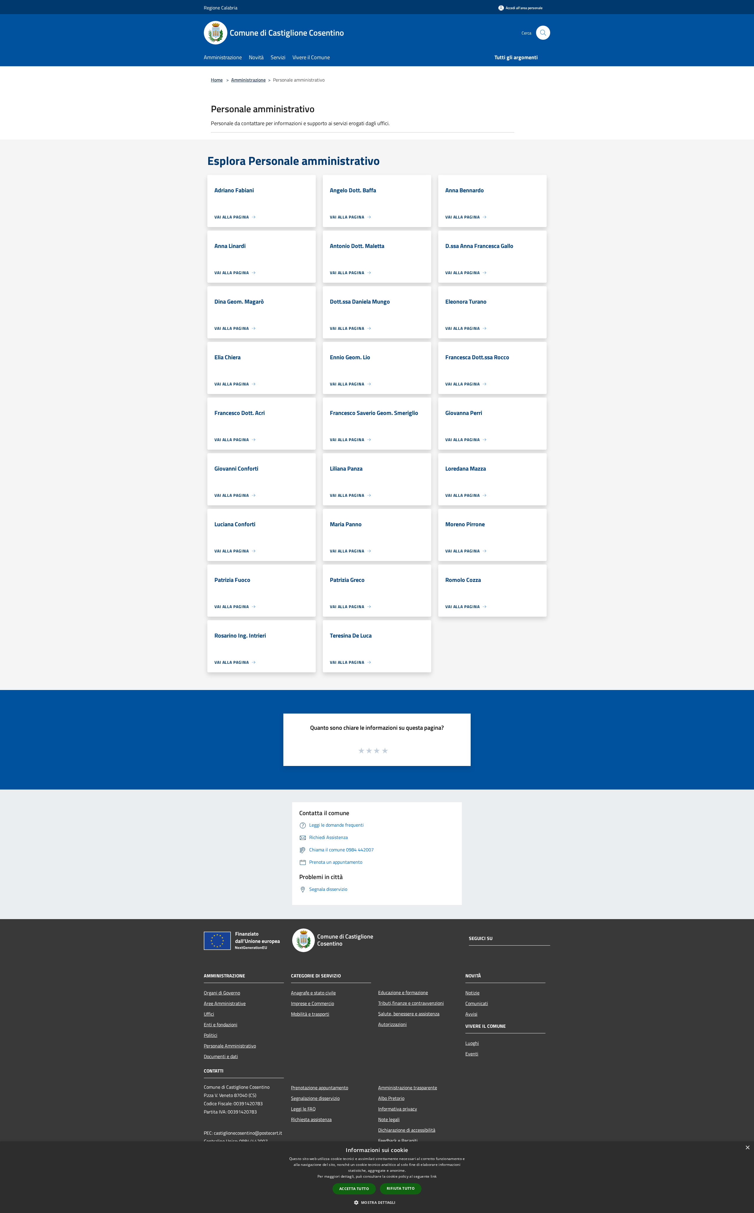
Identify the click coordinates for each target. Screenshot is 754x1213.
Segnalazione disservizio (315, 1098)
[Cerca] (543, 33)
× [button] (747, 1148)
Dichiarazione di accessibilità (406, 1129)
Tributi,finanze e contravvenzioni (411, 1003)
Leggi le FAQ (303, 1108)
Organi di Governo (222, 992)
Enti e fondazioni (220, 1024)
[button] (376, 1202)
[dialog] (377, 1177)
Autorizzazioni (392, 1024)
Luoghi (472, 1043)
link (433, 1176)
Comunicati (476, 1003)
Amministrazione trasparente (407, 1087)
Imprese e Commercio (312, 1003)
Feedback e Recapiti (398, 1140)
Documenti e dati (221, 1056)
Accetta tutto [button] (354, 1188)
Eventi (471, 1053)
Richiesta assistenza (311, 1119)
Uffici (209, 1013)
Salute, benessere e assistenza (408, 1013)
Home (217, 79)
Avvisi (471, 1013)
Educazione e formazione (403, 992)
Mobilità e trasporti (310, 1013)
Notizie (472, 992)
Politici (210, 1035)
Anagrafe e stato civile (313, 992)
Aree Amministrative (225, 1003)
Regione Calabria (220, 7)
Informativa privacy (397, 1108)
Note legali (389, 1119)
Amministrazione (248, 79)
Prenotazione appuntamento (319, 1087)
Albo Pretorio (391, 1098)
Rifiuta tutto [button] (401, 1188)
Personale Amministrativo (230, 1045)
